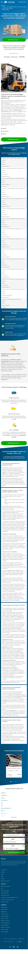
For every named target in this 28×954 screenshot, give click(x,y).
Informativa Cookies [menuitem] (5, 895)
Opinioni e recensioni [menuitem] (5, 880)
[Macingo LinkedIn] (17, 946)
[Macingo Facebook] (10, 946)
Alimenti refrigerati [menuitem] (5, 916)
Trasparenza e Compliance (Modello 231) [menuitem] (9, 897)
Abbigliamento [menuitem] (4, 911)
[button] (2, 2)
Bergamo (3, 815)
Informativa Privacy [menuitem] (5, 893)
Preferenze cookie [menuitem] (5, 901)
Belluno (3, 810)
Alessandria (4, 795)
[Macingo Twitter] (14, 946)
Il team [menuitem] (2, 874)
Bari (2, 805)
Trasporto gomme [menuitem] (4, 931)
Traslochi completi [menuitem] (5, 925)
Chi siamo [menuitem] (3, 872)
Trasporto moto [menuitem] (4, 909)
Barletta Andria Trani (6, 808)
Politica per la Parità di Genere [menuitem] (7, 899)
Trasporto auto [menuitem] (4, 907)
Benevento (3, 813)
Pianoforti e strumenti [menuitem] (5, 927)
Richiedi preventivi (13, 39)
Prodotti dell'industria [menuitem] (5, 922)
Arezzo (2, 798)
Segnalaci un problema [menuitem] (5, 886)
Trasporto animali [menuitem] (4, 929)
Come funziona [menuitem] (4, 869)
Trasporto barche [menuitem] (4, 918)
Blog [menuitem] (2, 876)
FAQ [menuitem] (2, 888)
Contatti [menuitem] (3, 878)
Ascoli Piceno (4, 800)
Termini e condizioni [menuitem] (5, 890)
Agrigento (3, 793)
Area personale (22, 2)
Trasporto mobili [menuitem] (4, 914)
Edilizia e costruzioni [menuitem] (5, 920)
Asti (2, 803)
